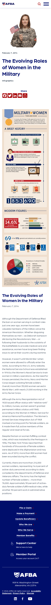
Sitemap (30, 593)
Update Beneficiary (25, 518)
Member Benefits (25, 535)
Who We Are (25, 524)
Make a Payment (25, 513)
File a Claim (25, 507)
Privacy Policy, (19, 593)
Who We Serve (25, 529)
